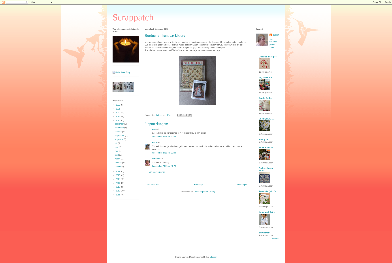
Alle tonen (275, 238)
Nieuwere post (153, 185)
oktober (118, 132)
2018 (118, 120)
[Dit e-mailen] (178, 115)
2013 (118, 187)
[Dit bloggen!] (181, 115)
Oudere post (242, 185)
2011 (118, 195)
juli (116, 143)
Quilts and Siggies (268, 57)
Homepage (198, 185)
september (120, 135)
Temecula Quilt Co (267, 191)
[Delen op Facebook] (187, 115)
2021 (118, 109)
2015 (118, 179)
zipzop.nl (263, 139)
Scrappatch (133, 17)
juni (117, 147)
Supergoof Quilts (267, 212)
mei (117, 151)
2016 (118, 175)
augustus (119, 139)
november (119, 128)
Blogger (213, 257)
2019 (118, 116)
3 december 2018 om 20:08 (164, 137)
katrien (276, 35)
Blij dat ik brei (265, 77)
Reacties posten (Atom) (204, 192)
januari (118, 166)
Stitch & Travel (266, 147)
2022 (118, 105)
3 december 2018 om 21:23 (164, 166)
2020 (118, 113)
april (117, 155)
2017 (118, 171)
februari (118, 162)
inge (154, 129)
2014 (118, 183)
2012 (118, 191)
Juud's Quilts (265, 98)
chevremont (264, 233)
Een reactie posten (157, 172)
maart (118, 159)
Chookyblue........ (267, 119)
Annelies (156, 158)
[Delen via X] (184, 115)
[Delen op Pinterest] (190, 115)
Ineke (154, 142)
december (119, 124)
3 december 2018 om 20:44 (164, 153)
